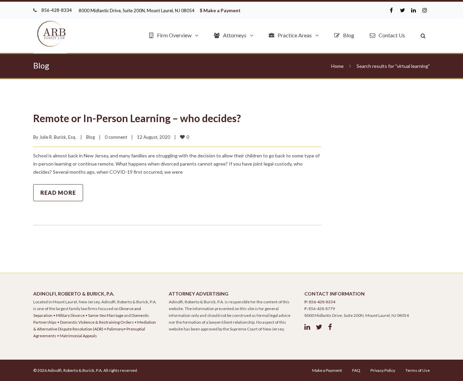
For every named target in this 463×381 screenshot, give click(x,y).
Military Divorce (70, 315)
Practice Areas (295, 35)
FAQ (356, 370)
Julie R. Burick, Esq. (57, 137)
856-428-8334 (56, 10)
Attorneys (234, 35)
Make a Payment (327, 370)
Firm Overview (174, 35)
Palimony (115, 328)
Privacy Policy (382, 370)
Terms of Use (417, 370)
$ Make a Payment (220, 10)
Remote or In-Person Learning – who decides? (137, 118)
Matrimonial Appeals (78, 335)
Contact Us (392, 35)
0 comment (116, 137)
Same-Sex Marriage (105, 315)
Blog (348, 35)
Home (337, 66)
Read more (58, 192)
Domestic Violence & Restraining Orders (97, 322)
